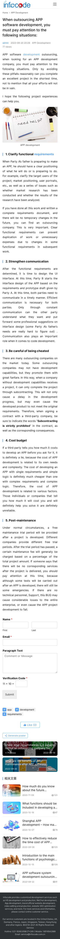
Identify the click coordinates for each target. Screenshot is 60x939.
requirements (44, 154)
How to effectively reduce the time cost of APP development (39, 840)
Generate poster (16, 735)
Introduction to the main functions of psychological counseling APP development (39, 857)
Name (7, 619)
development (31, 54)
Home (5, 12)
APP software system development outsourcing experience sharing (39, 875)
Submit (9, 694)
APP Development (41, 42)
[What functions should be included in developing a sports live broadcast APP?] (11, 808)
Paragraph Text (13, 650)
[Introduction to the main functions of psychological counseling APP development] (11, 860)
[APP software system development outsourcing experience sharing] (11, 877)
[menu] (54, 4)
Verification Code (15, 678)
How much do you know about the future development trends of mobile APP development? (38, 788)
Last (34, 630)
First (5, 630)
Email (7, 636)
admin (5, 42)
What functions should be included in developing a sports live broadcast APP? (39, 805)
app (9, 709)
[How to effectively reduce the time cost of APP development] (11, 842)
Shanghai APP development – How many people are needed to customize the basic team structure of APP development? (39, 823)
